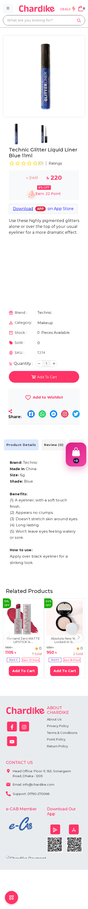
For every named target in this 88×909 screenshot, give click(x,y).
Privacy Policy (58, 726)
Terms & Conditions (62, 733)
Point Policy (56, 739)
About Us (54, 719)
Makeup (45, 322)
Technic (44, 312)
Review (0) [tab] (54, 445)
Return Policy (57, 746)
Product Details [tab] (21, 445)
